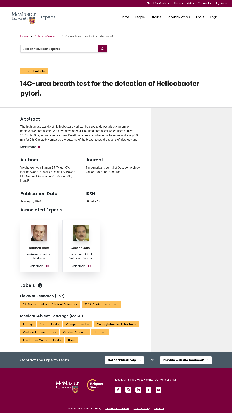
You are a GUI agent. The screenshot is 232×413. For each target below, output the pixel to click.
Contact (159, 408)
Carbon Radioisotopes (39, 332)
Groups (156, 17)
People (140, 17)
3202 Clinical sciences (101, 304)
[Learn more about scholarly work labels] (40, 285)
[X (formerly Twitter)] (148, 390)
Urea (71, 340)
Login (214, 17)
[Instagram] (128, 390)
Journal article (34, 71)
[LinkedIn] (138, 390)
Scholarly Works (178, 17)
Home (125, 17)
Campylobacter (78, 324)
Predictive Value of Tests (42, 340)
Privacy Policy (142, 408)
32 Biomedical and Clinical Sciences (50, 304)
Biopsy (28, 324)
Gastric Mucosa (75, 332)
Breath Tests (49, 324)
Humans (100, 332)
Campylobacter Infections (116, 324)
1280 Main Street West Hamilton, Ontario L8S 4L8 (145, 379)
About (200, 17)
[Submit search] (102, 48)
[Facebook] (118, 390)
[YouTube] (158, 390)
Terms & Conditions (117, 408)
